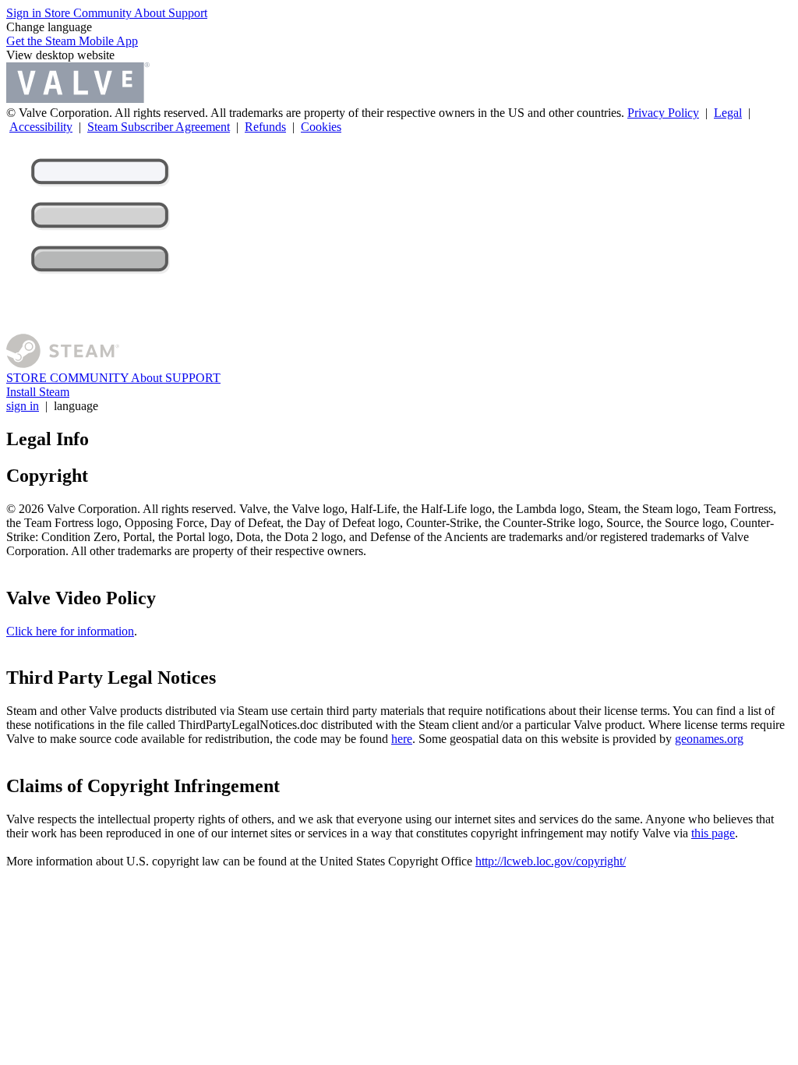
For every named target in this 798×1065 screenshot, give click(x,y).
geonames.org (709, 738)
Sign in (25, 12)
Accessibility (40, 126)
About (151, 12)
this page (713, 833)
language (76, 405)
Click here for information (70, 631)
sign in (22, 405)
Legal (728, 112)
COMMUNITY (90, 377)
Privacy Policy (663, 112)
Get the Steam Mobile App (72, 41)
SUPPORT (193, 377)
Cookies (321, 126)
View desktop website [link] (60, 55)
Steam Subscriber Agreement (158, 126)
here (401, 738)
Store (58, 12)
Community (103, 12)
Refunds (265, 126)
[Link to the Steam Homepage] (62, 363)
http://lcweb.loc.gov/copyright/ (550, 861)
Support (187, 12)
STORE (28, 377)
